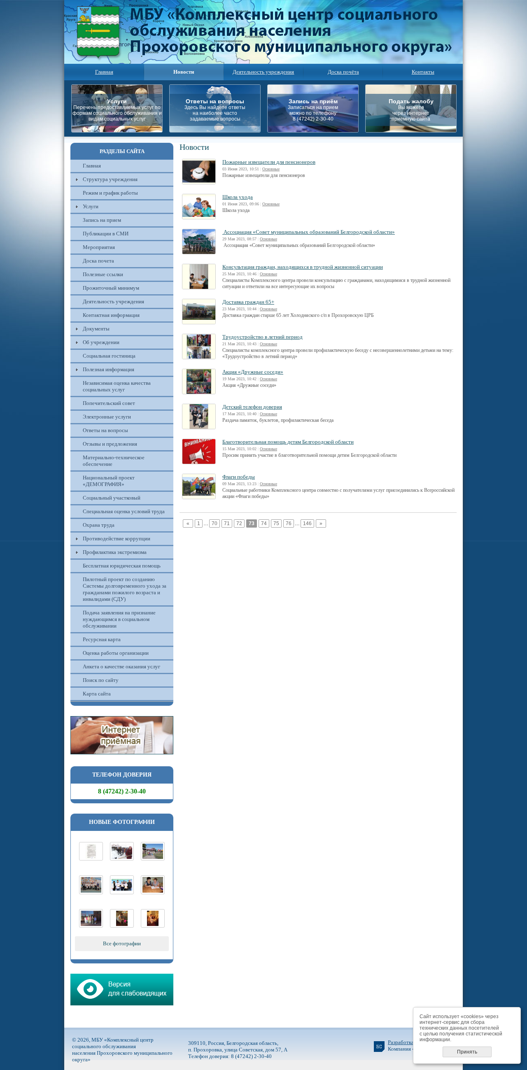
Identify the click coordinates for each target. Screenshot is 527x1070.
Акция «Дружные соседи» (252, 372)
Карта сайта (97, 694)
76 (288, 523)
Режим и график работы (110, 193)
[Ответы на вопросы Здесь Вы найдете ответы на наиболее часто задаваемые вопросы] (217, 130)
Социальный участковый (111, 498)
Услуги (90, 206)
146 (307, 523)
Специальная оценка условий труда (124, 511)
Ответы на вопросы (105, 430)
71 (227, 523)
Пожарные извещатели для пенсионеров (268, 162)
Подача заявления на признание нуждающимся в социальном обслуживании (119, 619)
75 (276, 523)
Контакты (423, 72)
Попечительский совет (109, 403)
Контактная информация (111, 315)
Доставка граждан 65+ (248, 302)
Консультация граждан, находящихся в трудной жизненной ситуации (302, 267)
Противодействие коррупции (116, 538)
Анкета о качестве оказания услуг (121, 666)
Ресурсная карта (102, 639)
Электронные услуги (107, 417)
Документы (96, 329)
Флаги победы (238, 477)
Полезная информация (108, 369)
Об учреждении (101, 342)
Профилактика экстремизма (115, 552)
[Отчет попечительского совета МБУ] (91, 859)
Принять (467, 1052)
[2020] (122, 859)
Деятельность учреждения (263, 72)
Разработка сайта (408, 1042)
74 (264, 523)
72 (239, 523)
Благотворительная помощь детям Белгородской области (288, 442)
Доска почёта (343, 72)
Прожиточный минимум (111, 288)
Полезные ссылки (103, 274)
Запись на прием (102, 220)
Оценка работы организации (116, 653)
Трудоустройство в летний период (262, 337)
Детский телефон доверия (252, 407)
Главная (104, 72)
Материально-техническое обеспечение (114, 460)
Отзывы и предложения (110, 444)
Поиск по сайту (101, 680)
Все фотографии (122, 943)
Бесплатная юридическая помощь (122, 566)
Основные (271, 169)
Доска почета (98, 261)
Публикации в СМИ (105, 233)
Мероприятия (99, 247)
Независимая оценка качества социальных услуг (117, 386)
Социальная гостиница (109, 356)
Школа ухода (237, 197)
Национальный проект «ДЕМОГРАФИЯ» (109, 481)
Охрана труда (98, 525)
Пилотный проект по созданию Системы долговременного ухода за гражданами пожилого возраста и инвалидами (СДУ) (124, 589)
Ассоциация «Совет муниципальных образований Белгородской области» (308, 232)
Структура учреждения (110, 179)
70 (214, 523)
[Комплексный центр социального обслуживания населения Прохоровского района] (153, 859)
